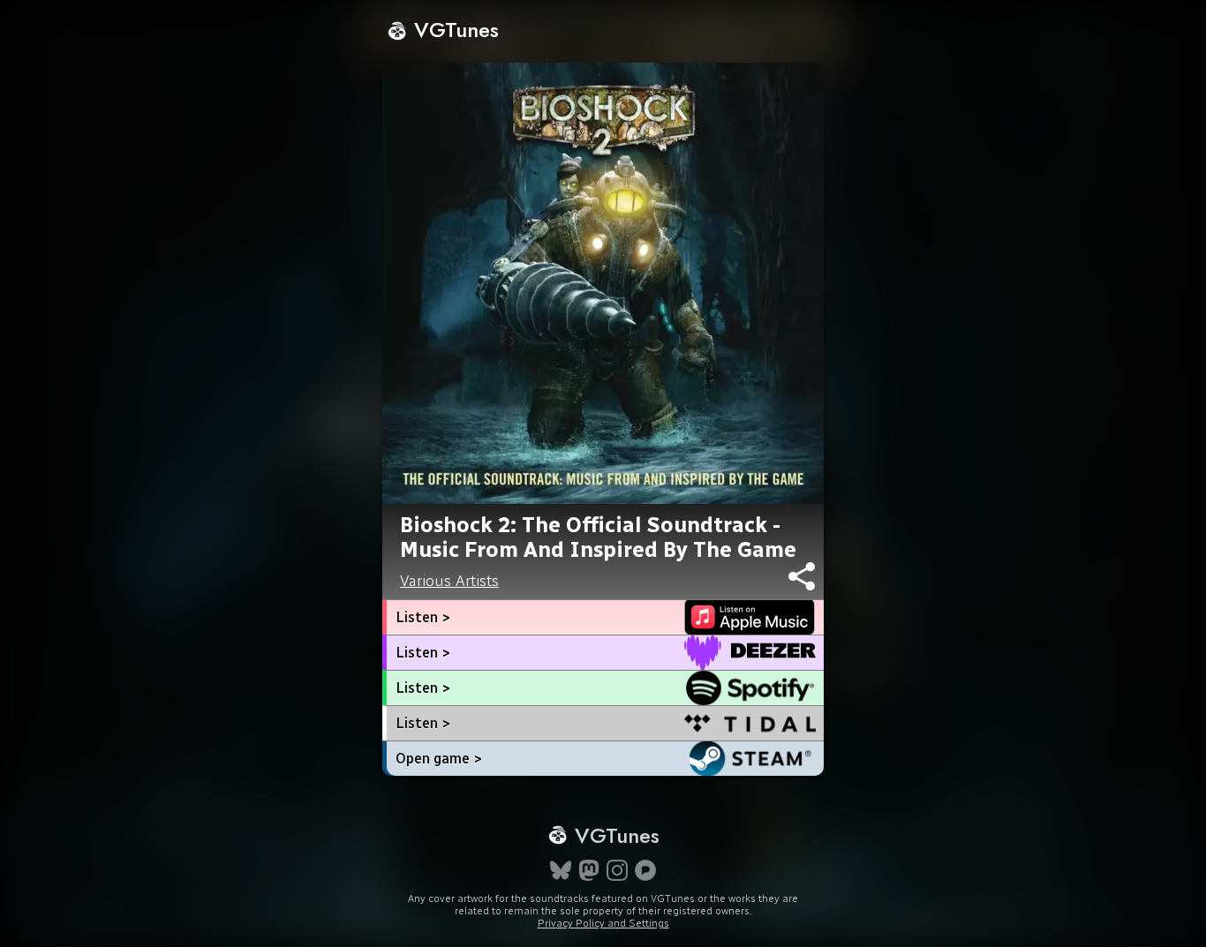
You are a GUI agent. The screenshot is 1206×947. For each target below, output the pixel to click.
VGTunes (453, 29)
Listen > (423, 617)
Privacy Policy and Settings (603, 923)
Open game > (439, 758)
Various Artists (449, 580)
